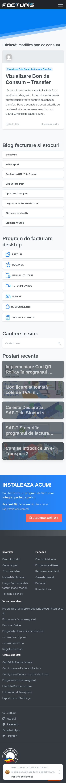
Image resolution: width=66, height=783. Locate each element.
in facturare (16, 504)
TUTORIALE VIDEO (22, 285)
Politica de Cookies (22, 776)
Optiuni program (15, 183)
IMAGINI (16, 296)
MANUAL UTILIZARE (22, 275)
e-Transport (12, 164)
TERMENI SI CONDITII (22, 317)
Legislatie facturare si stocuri (22, 203)
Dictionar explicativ (17, 213)
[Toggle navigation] (60, 4)
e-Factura (11, 154)
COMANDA (18, 264)
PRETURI (17, 254)
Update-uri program (17, 193)
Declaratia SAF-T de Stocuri (21, 174)
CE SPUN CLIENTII (21, 306)
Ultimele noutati (15, 222)
